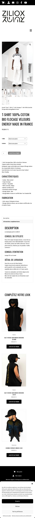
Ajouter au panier (14, 153)
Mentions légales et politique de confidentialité (21, 516)
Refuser (17, 506)
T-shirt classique (17, 107)
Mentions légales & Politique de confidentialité (17, 479)
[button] (32, 484)
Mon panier (19, 472)
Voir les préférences (17, 511)
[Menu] (30, 30)
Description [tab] (6, 218)
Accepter (17, 501)
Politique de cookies (7, 516)
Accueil (3, 107)
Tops (7, 107)
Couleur (4, 143)
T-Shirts (11, 107)
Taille (3, 139)
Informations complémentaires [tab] (11, 221)
